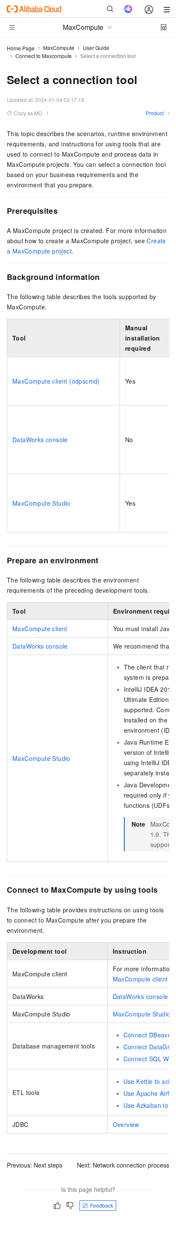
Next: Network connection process (123, 1165)
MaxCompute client (39, 628)
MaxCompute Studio (41, 503)
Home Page (21, 48)
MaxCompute (58, 47)
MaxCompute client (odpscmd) (56, 381)
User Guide (96, 47)
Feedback (101, 1205)
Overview (126, 1124)
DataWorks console (40, 439)
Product (155, 112)
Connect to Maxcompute (43, 55)
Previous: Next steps (34, 1165)
